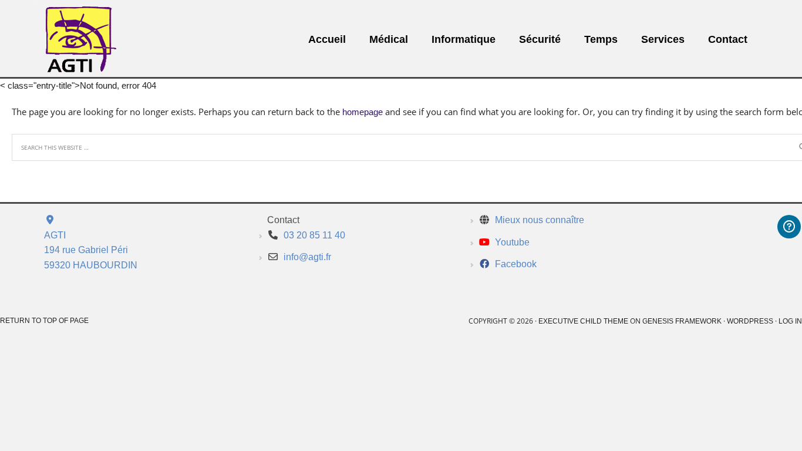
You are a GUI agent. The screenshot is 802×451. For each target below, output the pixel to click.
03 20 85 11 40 (314, 235)
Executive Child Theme (583, 321)
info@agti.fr (307, 257)
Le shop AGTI (71, 40)
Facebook (516, 264)
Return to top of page (44, 321)
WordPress (750, 321)
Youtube (512, 242)
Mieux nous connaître (539, 220)
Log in (790, 321)
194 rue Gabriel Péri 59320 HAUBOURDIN (90, 250)
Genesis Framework (682, 321)
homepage (362, 112)
